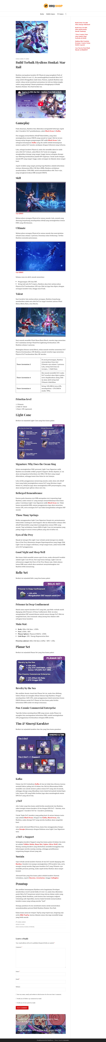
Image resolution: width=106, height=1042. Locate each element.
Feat (18, 926)
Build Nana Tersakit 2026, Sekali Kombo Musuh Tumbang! (81, 29)
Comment (19, 947)
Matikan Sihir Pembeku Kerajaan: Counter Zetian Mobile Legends (82, 43)
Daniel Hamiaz (22, 922)
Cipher (45, 844)
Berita (42, 14)
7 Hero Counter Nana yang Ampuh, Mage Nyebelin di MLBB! (81, 36)
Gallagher (55, 878)
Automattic (66, 1040)
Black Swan (49, 131)
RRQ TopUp (24, 915)
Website (18, 987)
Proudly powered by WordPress (45, 1040)
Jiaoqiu (22, 829)
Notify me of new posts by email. (26, 1003)
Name (18, 971)
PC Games (60, 14)
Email (18, 979)
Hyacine (32, 878)
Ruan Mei (38, 844)
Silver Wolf (53, 844)
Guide (26, 926)
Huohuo (19, 864)
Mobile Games (50, 14)
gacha (22, 926)
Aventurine (40, 878)
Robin (32, 844)
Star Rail (31, 926)
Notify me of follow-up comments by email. (29, 998)
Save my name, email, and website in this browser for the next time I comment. (39, 994)
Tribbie (26, 844)
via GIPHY (19, 213)
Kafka (58, 131)
